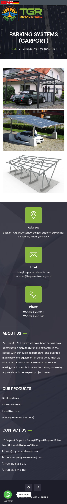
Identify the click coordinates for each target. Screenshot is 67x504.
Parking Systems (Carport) (18, 417)
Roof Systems (10, 398)
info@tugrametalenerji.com (34, 272)
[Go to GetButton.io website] (8, 501)
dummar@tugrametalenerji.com (33, 276)
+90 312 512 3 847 (33, 311)
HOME (13, 49)
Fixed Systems (11, 411)
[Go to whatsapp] (8, 494)
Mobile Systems (11, 404)
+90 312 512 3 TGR (33, 315)
